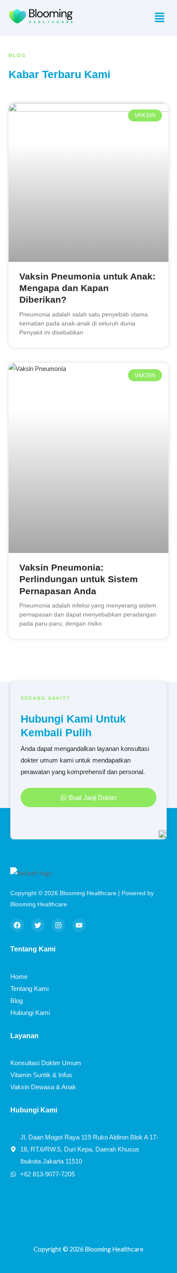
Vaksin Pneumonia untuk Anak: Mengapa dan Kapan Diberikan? (87, 288)
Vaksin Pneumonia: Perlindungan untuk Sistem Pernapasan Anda (78, 579)
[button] (159, 18)
